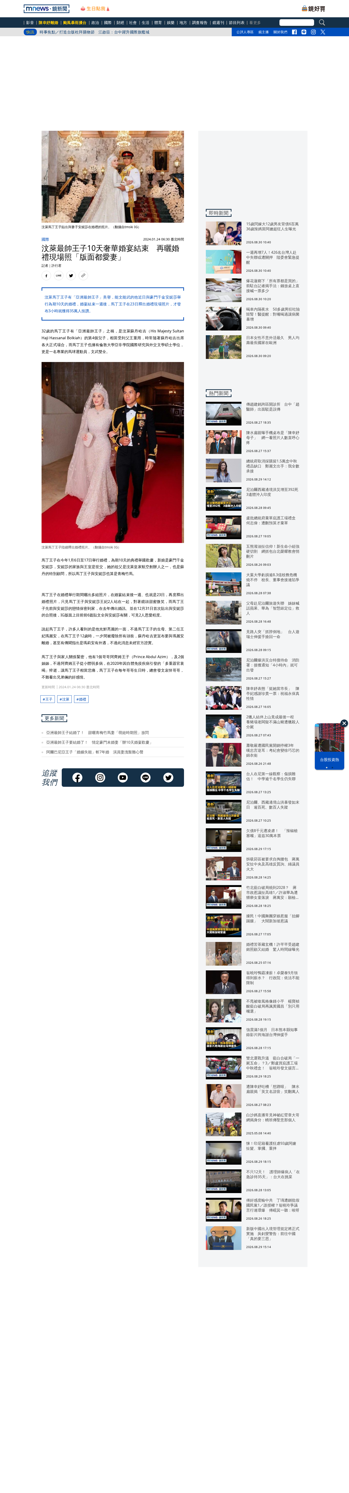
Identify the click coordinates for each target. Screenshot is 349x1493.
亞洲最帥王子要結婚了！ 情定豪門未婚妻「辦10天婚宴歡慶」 (99, 742)
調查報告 (200, 22)
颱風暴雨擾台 (75, 22)
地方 (183, 22)
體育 (158, 22)
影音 (30, 22)
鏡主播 (264, 32)
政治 (95, 22)
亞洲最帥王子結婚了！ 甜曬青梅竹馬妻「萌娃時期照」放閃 (97, 732)
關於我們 (280, 32)
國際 (108, 22)
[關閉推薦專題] (344, 723)
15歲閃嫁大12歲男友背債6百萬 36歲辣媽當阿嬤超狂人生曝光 (95, 32)
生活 (146, 22)
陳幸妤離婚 (48, 22)
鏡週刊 (218, 22)
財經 (120, 22)
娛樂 (171, 22)
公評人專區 (245, 32)
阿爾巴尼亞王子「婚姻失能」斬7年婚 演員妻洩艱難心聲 (94, 752)
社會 (133, 22)
